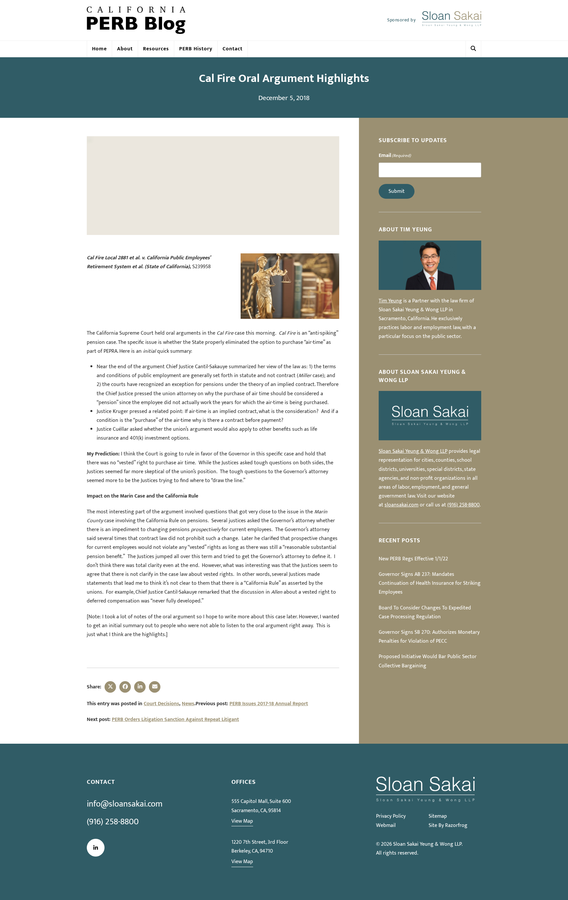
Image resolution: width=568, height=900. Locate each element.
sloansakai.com (401, 505)
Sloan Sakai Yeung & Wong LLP (413, 451)
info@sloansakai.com (124, 804)
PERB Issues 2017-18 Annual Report (268, 703)
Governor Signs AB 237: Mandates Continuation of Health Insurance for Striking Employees (430, 583)
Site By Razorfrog (448, 825)
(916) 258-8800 (463, 505)
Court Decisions (161, 703)
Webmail (386, 825)
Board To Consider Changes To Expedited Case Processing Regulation (425, 612)
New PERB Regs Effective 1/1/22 (413, 558)
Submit (397, 191)
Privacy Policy (391, 816)
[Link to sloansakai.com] (451, 20)
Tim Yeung (390, 300)
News (188, 703)
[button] (473, 49)
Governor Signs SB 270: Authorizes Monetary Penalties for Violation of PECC (429, 637)
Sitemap (438, 816)
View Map (242, 821)
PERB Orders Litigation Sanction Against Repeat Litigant (175, 719)
